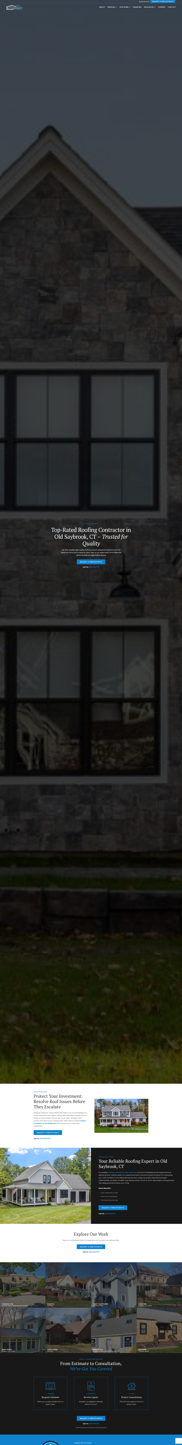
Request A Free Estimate (162, 1)
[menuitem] (144, 1)
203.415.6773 (145, 1)
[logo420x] (14, 9)
